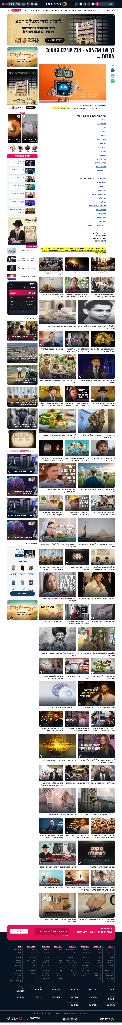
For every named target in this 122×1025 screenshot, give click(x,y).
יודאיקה (60, 978)
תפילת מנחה (18, 952)
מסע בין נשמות (85, 965)
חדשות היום (98, 955)
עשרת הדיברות (58, 957)
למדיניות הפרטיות (58, 936)
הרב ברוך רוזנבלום (44, 968)
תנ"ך (60, 952)
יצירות (74, 973)
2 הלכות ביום (110, 960)
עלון (56, 10)
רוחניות (103, 135)
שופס (52, 10)
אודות (111, 981)
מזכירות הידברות (111, 987)
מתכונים (33, 952)
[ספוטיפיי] (24, 4)
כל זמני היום (22, 312)
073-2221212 (93, 989)
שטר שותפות (94, 10)
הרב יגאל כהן (46, 960)
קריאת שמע (18, 965)
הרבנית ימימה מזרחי (30, 960)
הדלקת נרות (32, 957)
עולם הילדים (80, 10)
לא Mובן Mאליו (85, 952)
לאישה (33, 950)
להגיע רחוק (86, 968)
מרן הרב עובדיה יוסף (44, 952)
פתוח (88, 960)
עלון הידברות (110, 955)
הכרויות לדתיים (100, 163)
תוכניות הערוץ (85, 947)
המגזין (99, 952)
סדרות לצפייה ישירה (71, 960)
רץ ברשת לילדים (72, 952)
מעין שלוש (102, 198)
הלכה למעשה (85, 957)
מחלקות (48, 10)
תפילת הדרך (18, 970)
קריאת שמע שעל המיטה (97, 206)
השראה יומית (86, 973)
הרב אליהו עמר (45, 978)
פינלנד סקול (59, 960)
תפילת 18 (102, 221)
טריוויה (74, 968)
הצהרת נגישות (109, 978)
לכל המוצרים (22, 593)
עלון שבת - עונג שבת (73, 987)
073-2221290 (38, 997)
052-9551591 (74, 997)
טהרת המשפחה (31, 955)
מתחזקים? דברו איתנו (14, 4)
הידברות (111, 947)
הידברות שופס (109, 973)
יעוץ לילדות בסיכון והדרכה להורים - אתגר (16, 987)
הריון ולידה (32, 968)
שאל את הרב (67, 10)
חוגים (75, 975)
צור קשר (38, 10)
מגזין (104, 10)
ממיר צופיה (112, 1003)
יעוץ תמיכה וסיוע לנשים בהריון (71, 995)
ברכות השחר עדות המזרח (97, 225)
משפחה (99, 963)
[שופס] (32, 4)
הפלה (33, 965)
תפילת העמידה (100, 218)
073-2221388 (74, 989)
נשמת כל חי (18, 975)
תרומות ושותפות (109, 970)
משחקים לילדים (72, 963)
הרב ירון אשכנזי (45, 965)
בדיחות (74, 955)
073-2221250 (93, 1005)
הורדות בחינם (101, 167)
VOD (108, 10)
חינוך (60, 965)
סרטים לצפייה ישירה (71, 957)
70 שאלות (73, 10)
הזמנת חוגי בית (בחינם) (36, 995)
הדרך (99, 190)
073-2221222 (111, 989)
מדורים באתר (97, 947)
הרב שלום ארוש (45, 973)
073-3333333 (111, 1005)
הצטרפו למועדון (15, 10)
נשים (104, 128)
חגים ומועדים (98, 975)
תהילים (19, 968)
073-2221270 (20, 997)
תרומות (42, 10)
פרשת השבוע (101, 147)
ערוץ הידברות (109, 952)
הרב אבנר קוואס (45, 975)
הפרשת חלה (32, 973)
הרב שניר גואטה (45, 963)
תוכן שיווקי (98, 978)
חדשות (100, 10)
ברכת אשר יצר (17, 978)
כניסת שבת (99, 182)
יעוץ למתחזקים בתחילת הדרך (35, 987)
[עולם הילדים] (36, 4)
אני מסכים (60, 936)
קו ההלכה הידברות (92, 995)
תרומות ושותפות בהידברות (90, 987)
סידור (95, 178)
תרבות (103, 151)
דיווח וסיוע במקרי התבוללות (53, 995)
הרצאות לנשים (31, 970)
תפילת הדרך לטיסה (99, 194)
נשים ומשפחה (31, 947)
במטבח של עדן (85, 955)
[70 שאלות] (28, 4)
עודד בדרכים (86, 950)
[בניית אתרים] (35, 1019)
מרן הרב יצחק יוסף (44, 955)
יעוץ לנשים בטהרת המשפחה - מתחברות (107, 995)
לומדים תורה (59, 950)
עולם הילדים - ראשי (71, 950)
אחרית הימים (58, 970)
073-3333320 (20, 991)
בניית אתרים (27, 1019)
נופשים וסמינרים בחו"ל (72, 1003)
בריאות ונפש (59, 968)
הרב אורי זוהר (46, 970)
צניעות (33, 963)
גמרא (60, 955)
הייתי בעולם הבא (85, 975)
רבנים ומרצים (45, 947)
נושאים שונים (58, 947)
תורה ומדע (102, 143)
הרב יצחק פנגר (45, 957)
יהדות (104, 120)
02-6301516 (111, 999)
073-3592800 (56, 989)
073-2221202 (74, 1005)
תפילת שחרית (101, 210)
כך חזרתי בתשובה (84, 970)
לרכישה (19, 555)
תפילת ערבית (101, 214)
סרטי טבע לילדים (72, 970)
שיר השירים (18, 973)
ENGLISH (32, 10)
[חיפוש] (97, 4)
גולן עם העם (86, 963)
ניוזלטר (111, 957)
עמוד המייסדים (109, 975)
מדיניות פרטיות (109, 950)
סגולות (60, 963)
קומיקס (74, 965)
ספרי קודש (59, 975)
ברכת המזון (18, 960)
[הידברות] (56, 4)
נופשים (111, 968)
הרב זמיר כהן (87, 10)
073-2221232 (38, 989)
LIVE (26, 10)
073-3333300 (93, 997)
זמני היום (60, 10)
